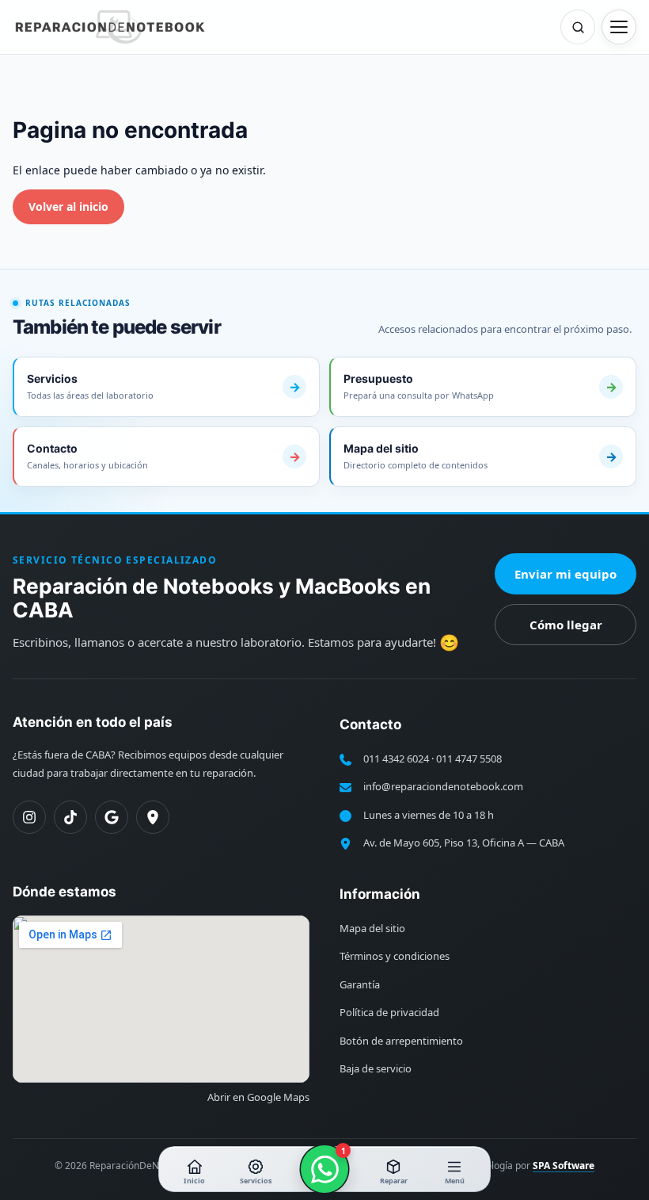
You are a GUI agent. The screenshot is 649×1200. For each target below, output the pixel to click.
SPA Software (563, 1165)
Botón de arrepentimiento (401, 1041)
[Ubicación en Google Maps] (152, 817)
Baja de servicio (376, 1068)
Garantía (360, 984)
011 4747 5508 (469, 758)
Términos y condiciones (395, 956)
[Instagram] (29, 817)
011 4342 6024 (396, 758)
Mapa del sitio (372, 928)
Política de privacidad (389, 1012)
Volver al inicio (68, 206)
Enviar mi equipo (565, 574)
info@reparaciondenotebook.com (443, 786)
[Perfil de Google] (111, 817)
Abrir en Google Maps (258, 1097)
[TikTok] (70, 817)
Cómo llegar (565, 624)
